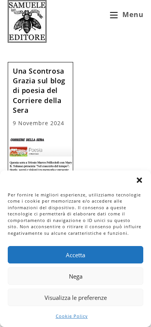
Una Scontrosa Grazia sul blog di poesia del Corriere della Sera (39, 90)
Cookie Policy (72, 316)
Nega (75, 276)
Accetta (75, 255)
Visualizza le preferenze (76, 297)
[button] (139, 180)
